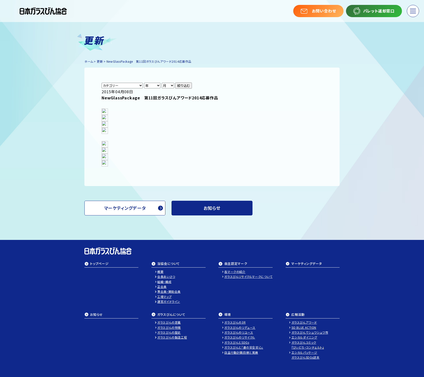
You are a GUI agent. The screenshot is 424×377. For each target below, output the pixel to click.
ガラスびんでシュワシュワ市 (310, 332)
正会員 (162, 286)
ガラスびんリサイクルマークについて (248, 276)
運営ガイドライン (168, 301)
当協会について (168, 264)
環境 (227, 315)
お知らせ (96, 315)
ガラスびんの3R (235, 322)
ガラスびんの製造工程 (172, 337)
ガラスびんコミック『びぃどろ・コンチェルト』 (308, 344)
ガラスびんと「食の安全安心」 (243, 347)
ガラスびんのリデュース (239, 327)
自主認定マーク (235, 264)
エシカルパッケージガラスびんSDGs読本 (306, 354)
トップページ (99, 264)
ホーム (88, 61)
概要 (160, 272)
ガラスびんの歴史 (169, 332)
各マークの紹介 (234, 272)
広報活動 (298, 315)
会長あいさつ (166, 276)
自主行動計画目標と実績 (241, 352)
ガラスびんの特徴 (169, 327)
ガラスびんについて (171, 315)
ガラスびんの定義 (169, 322)
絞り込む (183, 85)
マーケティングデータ (125, 208)
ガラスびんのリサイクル (239, 337)
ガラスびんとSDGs (236, 342)
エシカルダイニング (304, 337)
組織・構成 (164, 282)
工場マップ (164, 297)
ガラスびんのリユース (238, 332)
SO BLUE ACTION (304, 327)
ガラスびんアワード (304, 322)
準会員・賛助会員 (169, 291)
